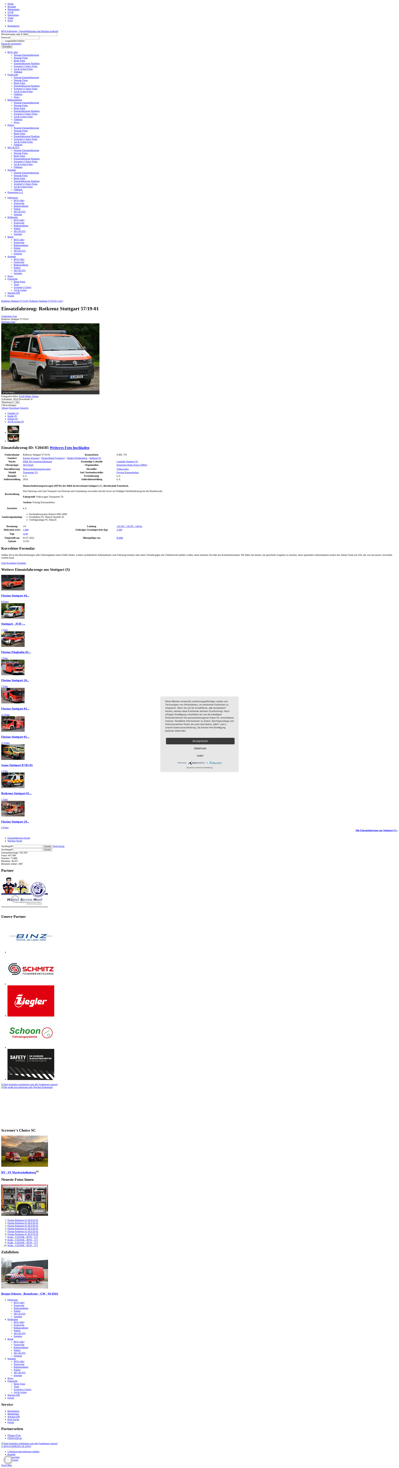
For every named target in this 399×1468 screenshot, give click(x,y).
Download (14, 408)
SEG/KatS (28, 465)
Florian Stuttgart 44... (15, 595)
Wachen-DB (13, 293)
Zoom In (24, 408)
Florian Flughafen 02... (16, 652)
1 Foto (4, 630)
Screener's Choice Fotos (25, 66)
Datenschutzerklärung (204, 767)
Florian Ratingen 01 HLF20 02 (22, 1220)
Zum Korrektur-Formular (13, 563)
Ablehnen (200, 748)
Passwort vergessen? (11, 43)
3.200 (119, 529)
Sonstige (11, 170)
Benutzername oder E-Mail (14, 34)
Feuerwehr (12, 74)
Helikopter (12, 217)
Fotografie (12, 279)
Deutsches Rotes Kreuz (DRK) (132, 465)
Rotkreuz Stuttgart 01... (16, 793)
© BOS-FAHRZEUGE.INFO (16, 1446)
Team (10, 18)
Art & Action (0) (15, 421)
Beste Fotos (19, 60)
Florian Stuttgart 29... (15, 821)
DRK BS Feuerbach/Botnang (37, 461)
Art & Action (20, 290)
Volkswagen (123, 469)
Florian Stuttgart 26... (15, 680)
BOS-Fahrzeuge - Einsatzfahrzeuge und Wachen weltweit (29, 31)
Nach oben (6, 1465)
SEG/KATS (13, 147)
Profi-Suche (59, 846)
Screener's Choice (22, 287)
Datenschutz (13, 1457)
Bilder (28, 396)
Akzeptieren (200, 741)
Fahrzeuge (12, 197)
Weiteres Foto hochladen (69, 448)
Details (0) (12, 419)
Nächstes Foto (8, 322)
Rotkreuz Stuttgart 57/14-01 (15, 301)
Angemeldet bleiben (15, 41)
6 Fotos (5, 827)
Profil (21, 396)
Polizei (10, 125)
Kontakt (12, 6)
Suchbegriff (7, 846)
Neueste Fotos (21, 58)
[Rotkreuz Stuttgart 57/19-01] (13, 432)
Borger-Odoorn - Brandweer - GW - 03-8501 (29, 1293)
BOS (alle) (12, 52)
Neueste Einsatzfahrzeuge (26, 55)
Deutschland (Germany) (53, 458)
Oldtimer (18, 72)
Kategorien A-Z (15, 192)
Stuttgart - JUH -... (13, 623)
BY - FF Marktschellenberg (18, 1172)
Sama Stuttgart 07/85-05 (17, 765)
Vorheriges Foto (9, 316)
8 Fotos (5, 601)
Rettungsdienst (14, 100)
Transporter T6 (30, 472)
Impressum (13, 15)
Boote (10, 237)
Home (10, 3)
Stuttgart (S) (95, 458)
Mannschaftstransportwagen (36, 469)
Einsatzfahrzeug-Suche (18, 838)
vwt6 (25, 533)
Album (35, 396)
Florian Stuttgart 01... (15, 736)
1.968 (26, 529)
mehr (200, 755)
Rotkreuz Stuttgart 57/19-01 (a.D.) (46, 301)
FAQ (10, 20)
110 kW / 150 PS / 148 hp (129, 526)
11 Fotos (5, 714)
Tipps (16, 284)
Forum (10, 295)
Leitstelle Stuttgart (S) (127, 461)
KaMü (120, 538)
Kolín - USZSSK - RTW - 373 (22, 1237)
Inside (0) (12, 416)
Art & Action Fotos (23, 69)
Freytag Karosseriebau (128, 472)
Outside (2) (13, 413)
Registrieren (13, 26)
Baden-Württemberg (77, 458)
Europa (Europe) (31, 458)
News (16, 97)
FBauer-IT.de (14, 1435)
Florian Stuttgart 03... (15, 708)
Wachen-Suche (14, 840)
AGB (10, 12)
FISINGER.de (14, 1438)
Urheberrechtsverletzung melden (23, 1451)
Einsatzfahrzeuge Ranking (27, 63)
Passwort (5, 37)
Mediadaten (13, 9)
